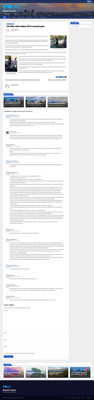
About (36, 17)
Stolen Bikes (43, 17)
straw (11, 229)
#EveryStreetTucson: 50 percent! (12, 373)
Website (5, 346)
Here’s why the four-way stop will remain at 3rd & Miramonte (12, 103)
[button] (90, 17)
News (14, 17)
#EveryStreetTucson (8, 371)
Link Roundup (21, 17)
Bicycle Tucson (9, 11)
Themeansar (21, 397)
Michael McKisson (15, 29)
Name (5, 332)
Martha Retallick (13, 115)
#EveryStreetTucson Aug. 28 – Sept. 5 (36, 373)
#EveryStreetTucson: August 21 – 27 (55, 373)
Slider (13, 100)
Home (9, 17)
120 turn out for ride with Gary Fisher (57, 79)
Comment (6, 310)
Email (5, 339)
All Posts (6, 100)
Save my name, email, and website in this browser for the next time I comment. (20, 353)
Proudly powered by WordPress (8, 397)
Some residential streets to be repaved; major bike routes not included (23, 79)
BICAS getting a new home (57, 103)
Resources (29, 17)
